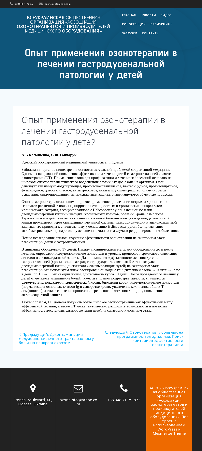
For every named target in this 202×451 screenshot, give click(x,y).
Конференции (134, 24)
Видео (166, 15)
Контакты (150, 33)
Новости (148, 15)
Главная (129, 15)
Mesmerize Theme (169, 433)
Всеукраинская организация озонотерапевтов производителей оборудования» (63, 24)
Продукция (160, 24)
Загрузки (129, 33)
